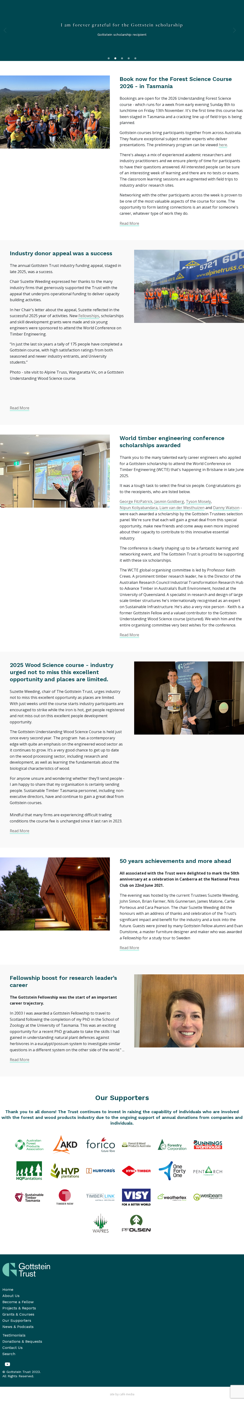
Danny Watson (226, 507)
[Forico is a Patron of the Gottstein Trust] (100, 1144)
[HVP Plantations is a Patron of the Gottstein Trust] (65, 1170)
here (223, 144)
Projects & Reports (19, 1308)
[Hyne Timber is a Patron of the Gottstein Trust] (136, 1170)
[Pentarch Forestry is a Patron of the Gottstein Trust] (207, 1170)
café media (126, 1394)
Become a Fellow (18, 1302)
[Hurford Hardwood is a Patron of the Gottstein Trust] (100, 1170)
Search (8, 1354)
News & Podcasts (18, 1326)
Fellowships (88, 315)
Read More (129, 223)
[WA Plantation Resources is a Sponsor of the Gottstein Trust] (100, 1223)
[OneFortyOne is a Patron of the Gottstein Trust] (172, 1170)
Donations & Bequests (22, 1341)
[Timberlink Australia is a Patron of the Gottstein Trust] (100, 1197)
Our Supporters (16, 1320)
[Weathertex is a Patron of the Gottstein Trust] (172, 1197)
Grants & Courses (18, 1314)
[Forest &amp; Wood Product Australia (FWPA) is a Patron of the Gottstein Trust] (136, 1144)
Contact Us (12, 1347)
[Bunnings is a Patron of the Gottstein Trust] (207, 1144)
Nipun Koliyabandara (139, 507)
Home (7, 1289)
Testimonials (13, 1335)
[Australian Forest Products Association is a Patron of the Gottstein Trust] (29, 1144)
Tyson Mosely (198, 501)
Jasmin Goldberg (169, 501)
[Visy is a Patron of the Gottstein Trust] (136, 1197)
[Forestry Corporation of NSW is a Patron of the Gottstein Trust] (172, 1144)
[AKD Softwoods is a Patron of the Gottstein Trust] (65, 1144)
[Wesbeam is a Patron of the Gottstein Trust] (207, 1197)
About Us (11, 1295)
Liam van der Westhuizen (181, 507)
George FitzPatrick (136, 501)
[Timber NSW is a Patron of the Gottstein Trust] (65, 1197)
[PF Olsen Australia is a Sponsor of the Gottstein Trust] (136, 1223)
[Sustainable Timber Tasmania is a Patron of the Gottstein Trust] (29, 1197)
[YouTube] (7, 1364)
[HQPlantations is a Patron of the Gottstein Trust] (29, 1170)
